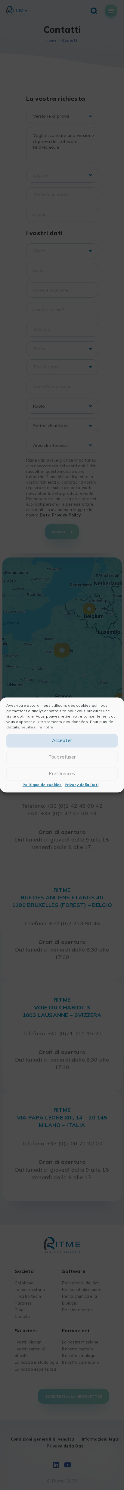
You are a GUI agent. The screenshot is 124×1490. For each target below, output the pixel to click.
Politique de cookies (42, 784)
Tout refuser (62, 757)
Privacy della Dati (81, 784)
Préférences (62, 774)
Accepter (62, 740)
